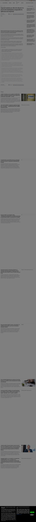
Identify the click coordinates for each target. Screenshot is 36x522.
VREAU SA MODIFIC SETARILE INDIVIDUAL (32, 515)
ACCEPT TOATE (32, 512)
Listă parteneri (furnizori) (19, 514)
